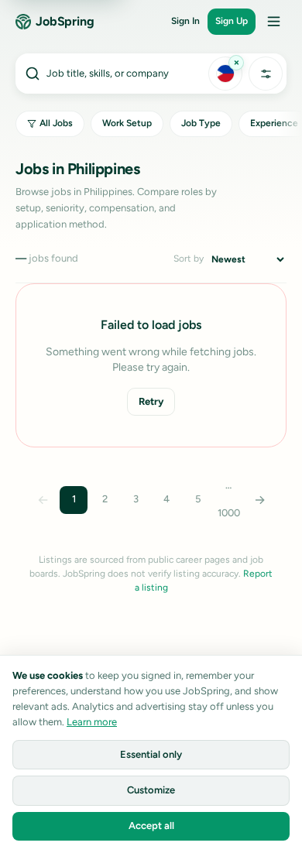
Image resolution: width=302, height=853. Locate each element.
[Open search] (110, 74)
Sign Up (231, 20)
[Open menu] (273, 22)
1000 (229, 513)
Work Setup (127, 123)
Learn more (92, 722)
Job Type (201, 123)
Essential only (151, 754)
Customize (151, 790)
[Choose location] (225, 74)
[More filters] (266, 74)
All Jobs (56, 123)
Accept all (151, 825)
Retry (151, 401)
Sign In (185, 20)
